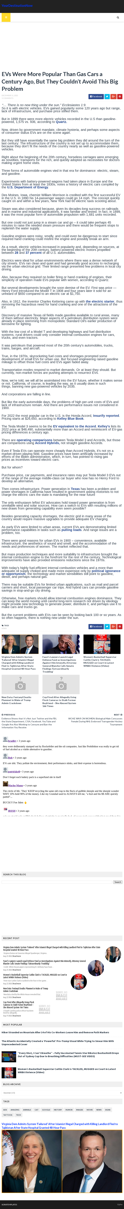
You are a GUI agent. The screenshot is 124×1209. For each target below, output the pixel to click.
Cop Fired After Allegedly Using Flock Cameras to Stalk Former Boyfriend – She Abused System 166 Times (59, 701)
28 (16, 252)
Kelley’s (104, 426)
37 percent (34, 252)
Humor (69, 1110)
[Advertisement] (62, 47)
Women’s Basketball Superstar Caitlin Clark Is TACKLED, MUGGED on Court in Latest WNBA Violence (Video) (99, 661)
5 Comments (7, 98)
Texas (75, 489)
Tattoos (7, 1115)
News (4, 628)
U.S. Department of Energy (27, 187)
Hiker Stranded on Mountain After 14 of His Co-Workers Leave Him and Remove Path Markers (55, 1032)
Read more (17, 956)
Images (79, 1110)
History (58, 1110)
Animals (27, 1110)
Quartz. (61, 122)
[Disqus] (62, 775)
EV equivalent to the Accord (74, 426)
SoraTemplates (9, 1204)
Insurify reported (106, 415)
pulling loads (72, 530)
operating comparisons (34, 440)
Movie (90, 1110)
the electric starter (100, 301)
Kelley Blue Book (70, 418)
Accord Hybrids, (48, 443)
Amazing (15, 1110)
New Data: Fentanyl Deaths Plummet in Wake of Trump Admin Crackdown (16, 700)
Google (46, 1110)
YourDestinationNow (17, 5)
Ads (5, 1110)
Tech (18, 1115)
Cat (36, 1110)
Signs (107, 1110)
